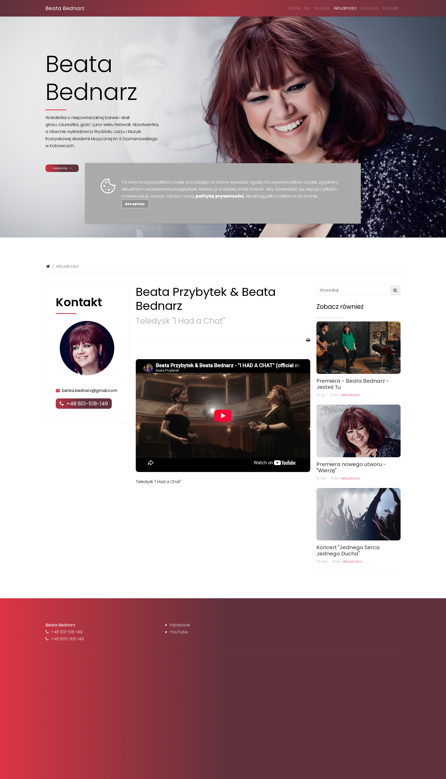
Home (294, 8)
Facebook (180, 625)
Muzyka (322, 8)
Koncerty (370, 8)
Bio (307, 8)
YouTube (179, 632)
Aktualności (345, 8)
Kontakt (391, 8)
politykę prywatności (220, 196)
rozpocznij (61, 168)
